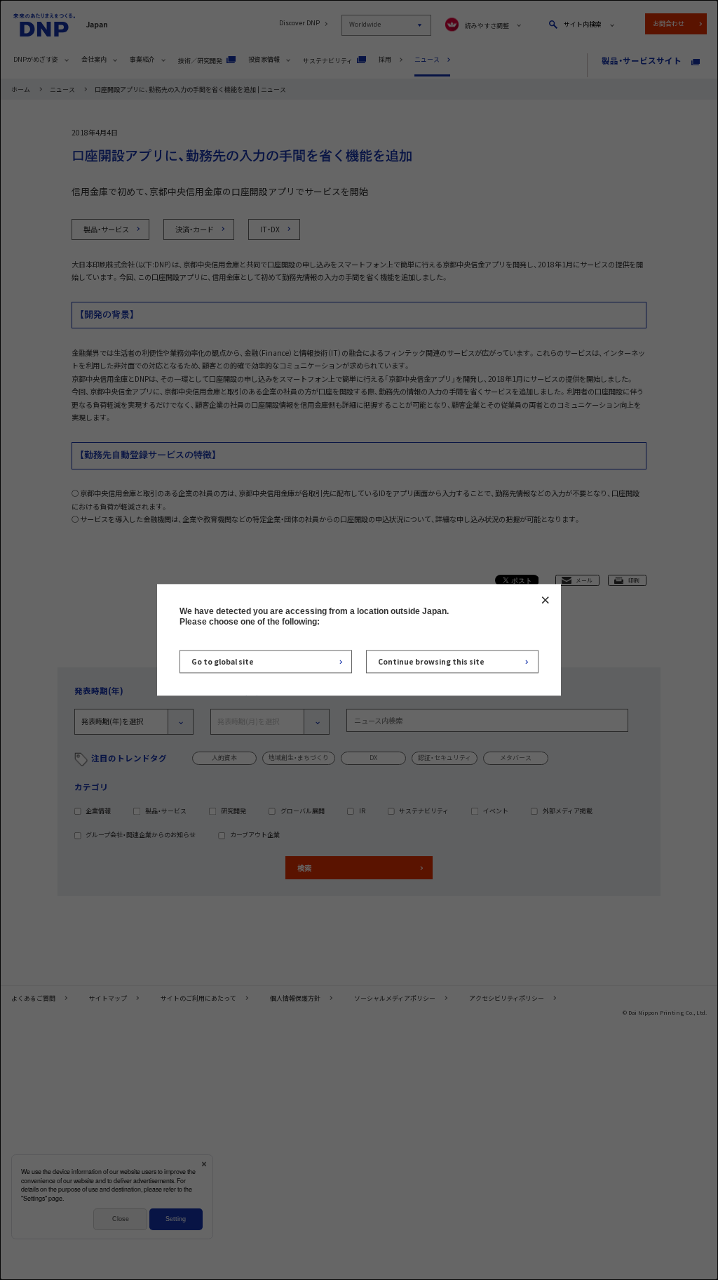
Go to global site (222, 661)
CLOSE (545, 599)
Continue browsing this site (431, 661)
